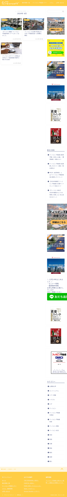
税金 (51, 448)
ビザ (51, 404)
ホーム (4, 480)
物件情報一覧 (26, 2)
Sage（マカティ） (29, 488)
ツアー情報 (53, 395)
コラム (51, 2)
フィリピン (53, 408)
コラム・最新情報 (7, 488)
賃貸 (51, 457)
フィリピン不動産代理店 (55, 414)
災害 (51, 443)
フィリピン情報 (54, 426)
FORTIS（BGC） (29, 483)
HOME (17, 2)
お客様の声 (53, 386)
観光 (51, 452)
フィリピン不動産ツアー (40, 2)
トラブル (52, 399)
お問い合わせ (60, 2)
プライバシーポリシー (9, 494)
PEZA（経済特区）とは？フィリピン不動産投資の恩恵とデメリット (57, 175)
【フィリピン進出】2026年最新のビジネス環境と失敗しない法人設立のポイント (57, 194)
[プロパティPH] (10, 4)
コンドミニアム (54, 390)
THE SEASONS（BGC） (31, 480)
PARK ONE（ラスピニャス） (32, 486)
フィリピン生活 (54, 430)
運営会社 (19, 494)
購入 (51, 461)
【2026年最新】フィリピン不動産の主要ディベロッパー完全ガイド (57, 184)
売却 (51, 435)
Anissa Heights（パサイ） (32, 491)
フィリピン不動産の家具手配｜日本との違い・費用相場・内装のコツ (57, 157)
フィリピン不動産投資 (55, 420)
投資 (51, 439)
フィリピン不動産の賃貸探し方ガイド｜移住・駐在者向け (57, 166)
